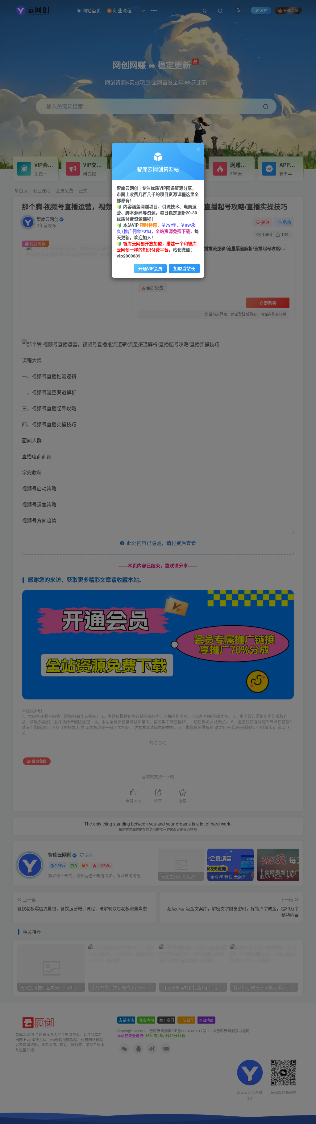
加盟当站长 (184, 268)
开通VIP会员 (150, 268)
